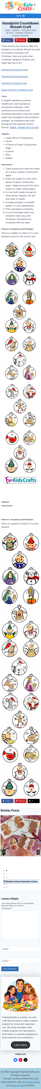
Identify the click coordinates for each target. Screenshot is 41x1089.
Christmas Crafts (29, 30)
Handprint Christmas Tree (14, 83)
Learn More (20, 1045)
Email (5, 961)
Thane (11, 33)
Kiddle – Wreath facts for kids (24, 127)
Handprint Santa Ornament (14, 76)
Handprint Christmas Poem (14, 69)
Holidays (16, 30)
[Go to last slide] (4, 852)
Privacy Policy (33, 1082)
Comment (7, 908)
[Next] (38, 852)
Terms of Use (17, 1085)
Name (6, 949)
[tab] (6, 870)
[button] (37, 245)
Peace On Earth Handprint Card (17, 90)
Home (7, 30)
